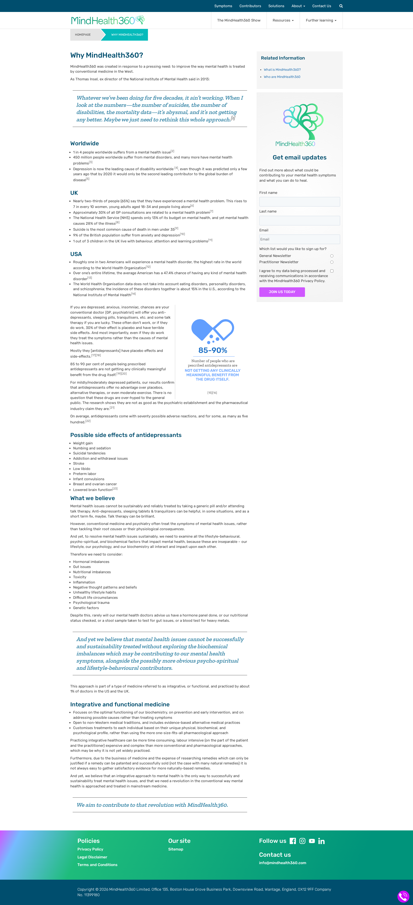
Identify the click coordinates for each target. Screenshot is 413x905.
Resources (282, 20)
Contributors (250, 6)
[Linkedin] (321, 841)
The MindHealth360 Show (239, 20)
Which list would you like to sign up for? (292, 249)
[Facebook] (293, 841)
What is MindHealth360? (282, 70)
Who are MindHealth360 (282, 77)
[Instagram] (302, 841)
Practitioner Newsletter (279, 262)
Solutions (276, 6)
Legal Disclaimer (92, 857)
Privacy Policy (90, 849)
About (297, 6)
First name (268, 193)
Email (263, 230)
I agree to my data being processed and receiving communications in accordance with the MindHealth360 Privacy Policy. (293, 276)
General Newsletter (275, 256)
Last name (268, 211)
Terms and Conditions (97, 864)
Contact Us (321, 6)
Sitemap (175, 849)
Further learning (320, 20)
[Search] (340, 6)
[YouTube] (312, 841)
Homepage (83, 34)
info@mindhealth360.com (282, 863)
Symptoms (223, 6)
